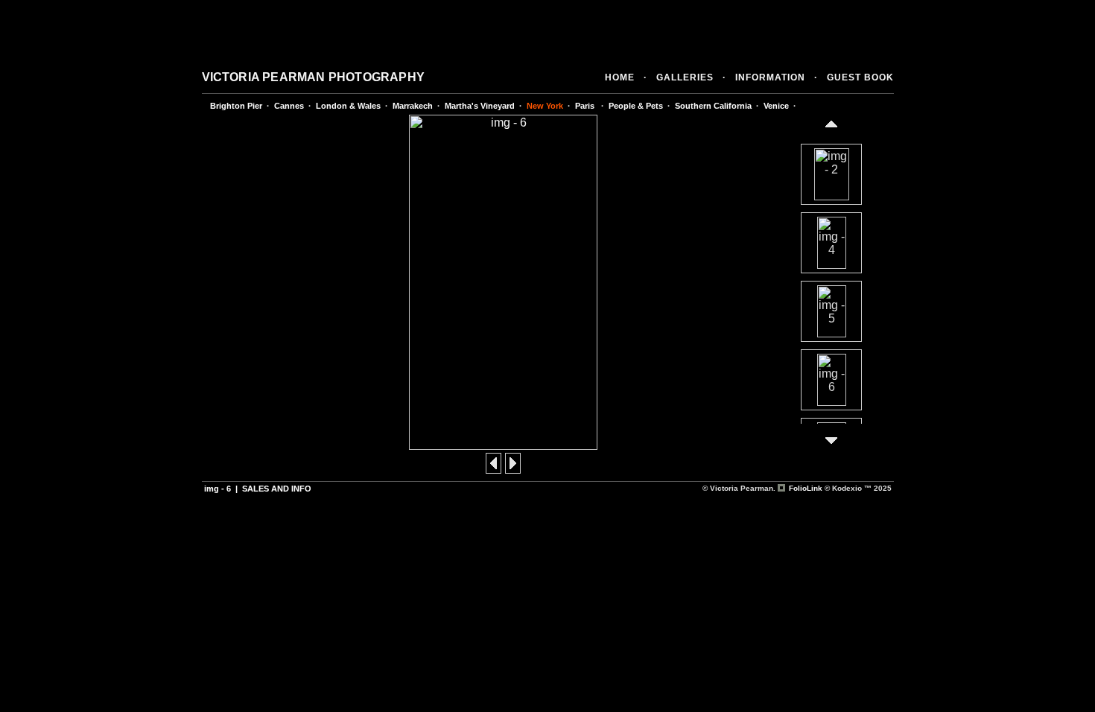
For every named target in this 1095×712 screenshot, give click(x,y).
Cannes (289, 105)
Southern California (713, 105)
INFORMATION (770, 77)
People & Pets (636, 105)
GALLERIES (685, 77)
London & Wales (348, 105)
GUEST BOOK (860, 77)
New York (545, 105)
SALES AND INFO (276, 488)
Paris (586, 105)
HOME (620, 77)
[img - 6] (503, 445)
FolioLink (805, 488)
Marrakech (413, 105)
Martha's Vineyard (480, 105)
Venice (776, 105)
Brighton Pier (236, 105)
